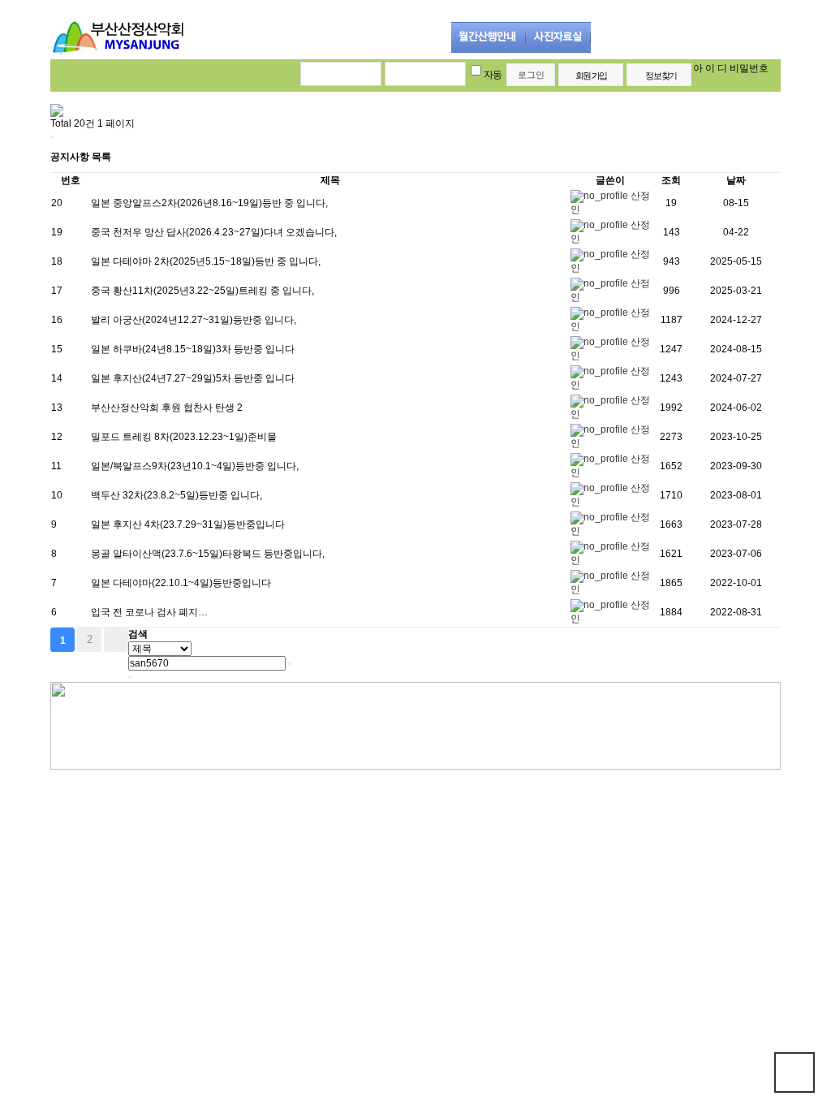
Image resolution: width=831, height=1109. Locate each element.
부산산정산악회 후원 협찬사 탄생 (164, 407)
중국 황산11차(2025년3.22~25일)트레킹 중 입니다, (202, 290)
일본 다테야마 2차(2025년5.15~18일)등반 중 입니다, (206, 261)
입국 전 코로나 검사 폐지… (149, 612)
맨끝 (116, 640)
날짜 (736, 180)
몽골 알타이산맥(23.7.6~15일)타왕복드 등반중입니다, (208, 553)
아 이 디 (710, 68)
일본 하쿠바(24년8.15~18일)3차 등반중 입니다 (193, 349)
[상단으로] (794, 1072)
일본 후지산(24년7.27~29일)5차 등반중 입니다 (193, 378)
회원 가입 (590, 75)
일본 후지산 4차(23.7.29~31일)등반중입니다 (188, 524)
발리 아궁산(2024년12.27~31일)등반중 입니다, (193, 320)
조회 (671, 180)
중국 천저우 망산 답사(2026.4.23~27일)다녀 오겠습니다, (214, 232)
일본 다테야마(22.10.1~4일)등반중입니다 (181, 583)
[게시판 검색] (52, 137)
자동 (493, 74)
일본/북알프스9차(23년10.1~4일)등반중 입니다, (195, 466)
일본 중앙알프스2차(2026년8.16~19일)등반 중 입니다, (209, 203)
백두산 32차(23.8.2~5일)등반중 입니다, (176, 495)
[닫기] (129, 677)
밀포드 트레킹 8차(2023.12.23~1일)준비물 (184, 436)
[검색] (289, 663)
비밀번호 (749, 68)
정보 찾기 (660, 75)
